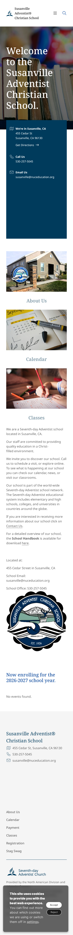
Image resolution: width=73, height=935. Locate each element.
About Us (13, 812)
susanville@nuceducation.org (35, 177)
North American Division (43, 882)
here (25, 543)
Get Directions (25, 145)
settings (33, 922)
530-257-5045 (24, 161)
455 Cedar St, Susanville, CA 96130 (37, 748)
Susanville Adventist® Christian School (27, 13)
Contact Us (14, 526)
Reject (54, 912)
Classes (11, 835)
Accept (54, 904)
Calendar (12, 820)
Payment (12, 827)
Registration (15, 843)
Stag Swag (14, 851)
